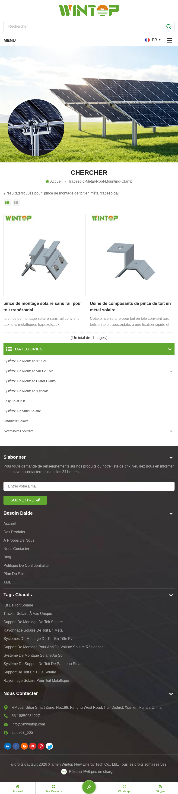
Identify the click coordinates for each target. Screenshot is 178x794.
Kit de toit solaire (18, 605)
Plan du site (13, 574)
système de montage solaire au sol (33, 655)
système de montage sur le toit (28, 371)
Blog (7, 557)
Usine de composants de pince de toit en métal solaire (130, 306)
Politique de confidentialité (26, 565)
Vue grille (7, 202)
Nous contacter (16, 549)
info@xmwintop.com (28, 724)
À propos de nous (18, 540)
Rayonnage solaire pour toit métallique (36, 680)
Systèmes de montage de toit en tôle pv (38, 639)
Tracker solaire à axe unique (27, 614)
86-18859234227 (26, 716)
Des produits (14, 532)
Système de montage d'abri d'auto (29, 381)
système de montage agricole (25, 391)
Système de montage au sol (24, 361)
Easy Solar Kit (14, 401)
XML (7, 582)
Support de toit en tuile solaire (29, 672)
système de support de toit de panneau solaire (44, 664)
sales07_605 (22, 733)
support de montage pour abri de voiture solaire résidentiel (54, 647)
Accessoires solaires (18, 431)
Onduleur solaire (16, 421)
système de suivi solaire (22, 411)
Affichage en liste (16, 202)
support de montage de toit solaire (33, 622)
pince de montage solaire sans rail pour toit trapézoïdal (42, 306)
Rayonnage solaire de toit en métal (33, 630)
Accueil (56, 181)
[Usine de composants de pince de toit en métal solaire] (131, 255)
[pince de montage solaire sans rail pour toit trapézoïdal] (44, 255)
